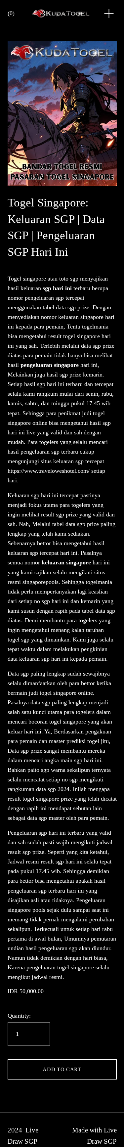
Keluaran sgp (23, 495)
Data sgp (18, 673)
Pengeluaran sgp (27, 832)
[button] (62, 1069)
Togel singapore (27, 278)
